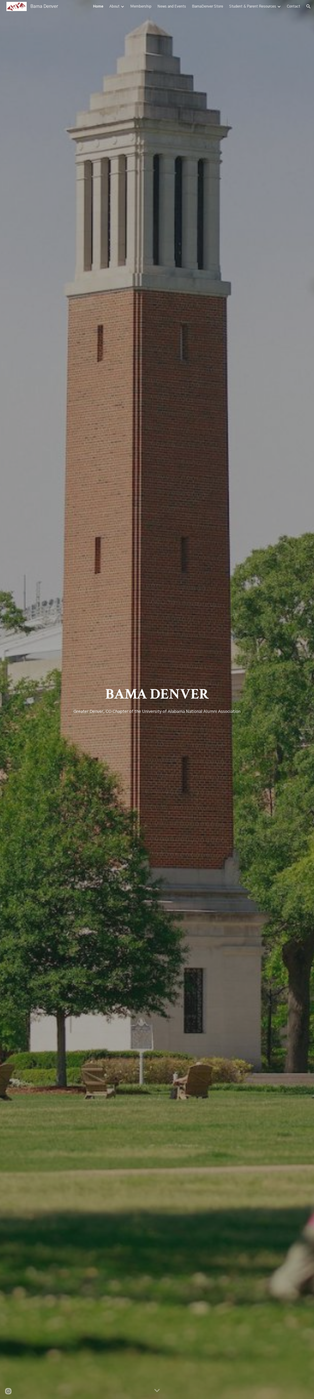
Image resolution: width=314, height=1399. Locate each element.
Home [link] (98, 6)
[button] (308, 6)
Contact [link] (293, 6)
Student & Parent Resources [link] (252, 6)
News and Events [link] (171, 6)
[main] (157, 699)
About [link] (114, 6)
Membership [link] (140, 6)
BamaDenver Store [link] (207, 6)
